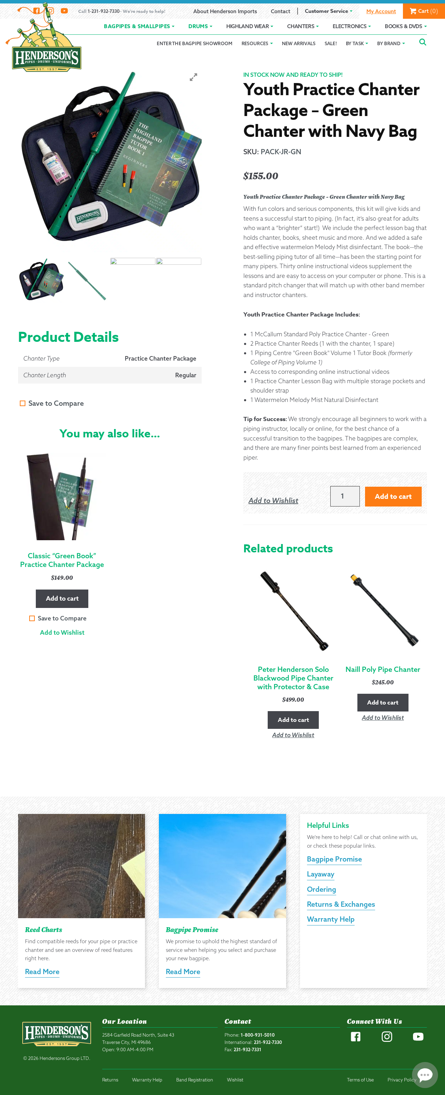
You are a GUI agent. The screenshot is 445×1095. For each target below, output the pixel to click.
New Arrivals (299, 43)
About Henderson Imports (225, 11)
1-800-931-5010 (258, 1035)
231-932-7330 (268, 1042)
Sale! (331, 43)
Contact (280, 11)
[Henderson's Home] (56, 1049)
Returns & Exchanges (341, 904)
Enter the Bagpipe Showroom (194, 43)
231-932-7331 (247, 1049)
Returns (110, 1079)
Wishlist (235, 1079)
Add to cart (62, 598)
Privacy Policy (402, 1079)
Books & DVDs (403, 26)
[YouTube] (418, 1040)
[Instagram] (387, 1040)
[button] (62, 632)
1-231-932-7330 (104, 11)
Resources (255, 43)
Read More (42, 971)
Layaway (320, 874)
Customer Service (326, 11)
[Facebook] (355, 1040)
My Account (381, 11)
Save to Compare (56, 403)
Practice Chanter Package (160, 358)
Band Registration (194, 1079)
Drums (198, 26)
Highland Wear (247, 26)
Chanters (300, 26)
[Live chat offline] (425, 1075)
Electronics (349, 26)
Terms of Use (360, 1079)
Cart (428, 11)
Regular (185, 375)
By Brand (388, 43)
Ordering (321, 889)
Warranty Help (331, 919)
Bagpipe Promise (334, 859)
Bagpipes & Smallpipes (137, 26)
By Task (355, 43)
